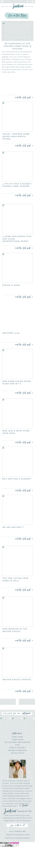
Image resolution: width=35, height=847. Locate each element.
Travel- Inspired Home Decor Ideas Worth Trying (16, 136)
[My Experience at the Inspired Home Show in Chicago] (17, 31)
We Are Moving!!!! (13, 527)
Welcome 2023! (11, 333)
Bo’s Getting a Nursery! (17, 479)
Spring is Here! (11, 285)
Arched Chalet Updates (16, 680)
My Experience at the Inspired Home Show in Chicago (18, 46)
